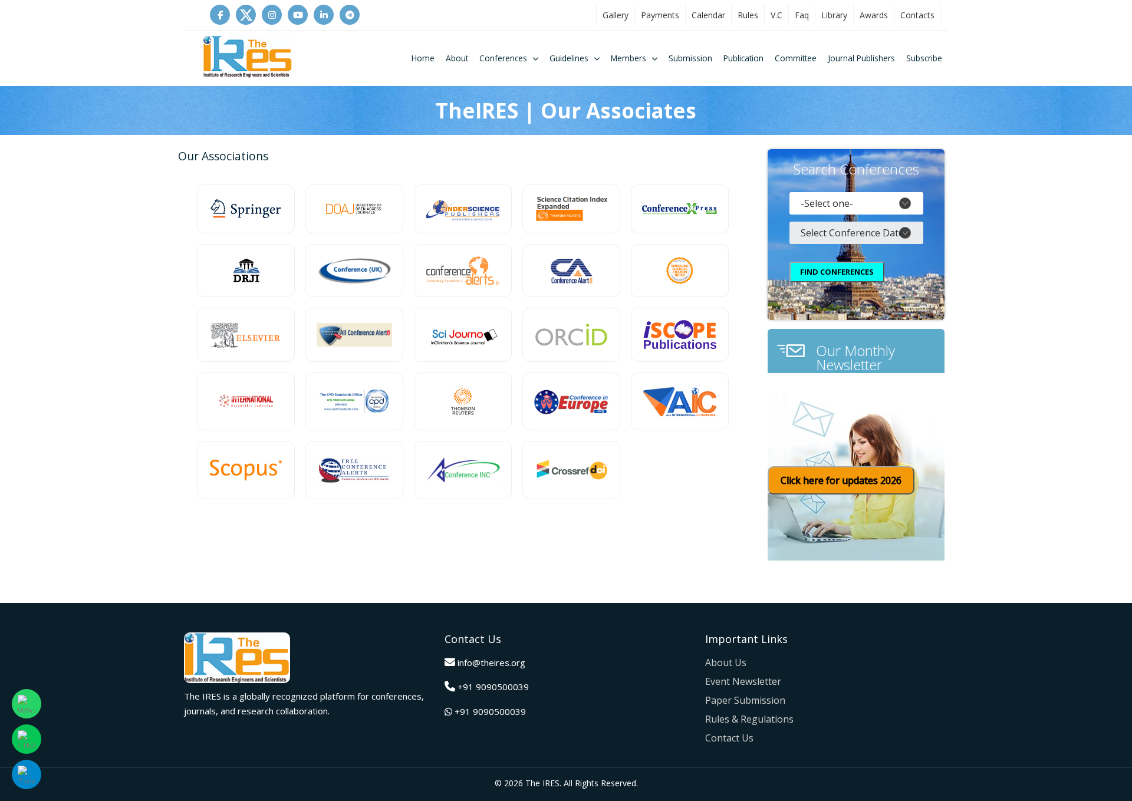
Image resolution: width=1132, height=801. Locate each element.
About (457, 58)
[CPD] (354, 402)
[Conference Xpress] (680, 208)
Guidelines (568, 58)
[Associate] (246, 208)
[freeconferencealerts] (354, 470)
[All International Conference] (680, 402)
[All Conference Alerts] (354, 335)
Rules (748, 15)
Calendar (708, 15)
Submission (690, 58)
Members (628, 58)
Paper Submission (745, 700)
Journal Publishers (861, 58)
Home (423, 58)
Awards (874, 15)
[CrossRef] (571, 470)
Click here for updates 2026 (841, 480)
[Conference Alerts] (463, 270)
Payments (660, 15)
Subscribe (924, 58)
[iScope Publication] (680, 335)
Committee (796, 58)
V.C (776, 15)
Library (834, 15)
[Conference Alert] (571, 270)
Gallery (615, 15)
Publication (743, 58)
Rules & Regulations (749, 719)
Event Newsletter (743, 681)
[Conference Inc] (463, 470)
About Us (725, 662)
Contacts (917, 15)
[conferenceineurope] (571, 402)
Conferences (503, 58)
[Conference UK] (354, 270)
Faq (802, 15)
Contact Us (729, 737)
